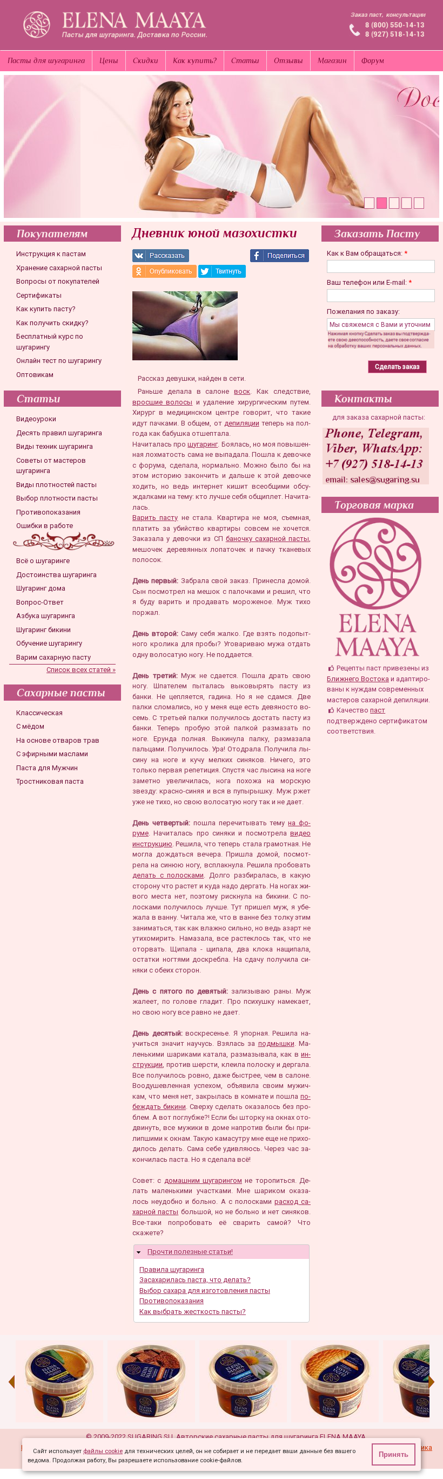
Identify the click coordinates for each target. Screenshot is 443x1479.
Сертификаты (39, 295)
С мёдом (30, 726)
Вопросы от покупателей (57, 281)
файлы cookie (103, 1451)
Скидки (145, 60)
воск (242, 391)
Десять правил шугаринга (59, 433)
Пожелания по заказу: (363, 311)
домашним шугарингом (203, 1180)
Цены (108, 60)
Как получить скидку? (52, 323)
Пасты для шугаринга (46, 60)
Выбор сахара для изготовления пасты (204, 1290)
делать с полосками (168, 875)
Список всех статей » (81, 670)
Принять (393, 1454)
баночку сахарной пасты (267, 539)
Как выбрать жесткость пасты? (192, 1311)
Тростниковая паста (50, 781)
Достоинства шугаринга (56, 575)
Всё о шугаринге (43, 561)
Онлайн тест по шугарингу (59, 361)
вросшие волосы (162, 402)
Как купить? (195, 60)
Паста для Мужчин (47, 768)
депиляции (241, 423)
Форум (372, 60)
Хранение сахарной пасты (59, 268)
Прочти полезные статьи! (190, 1252)
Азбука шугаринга (45, 616)
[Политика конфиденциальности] (383, 346)
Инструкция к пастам (51, 254)
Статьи (245, 60)
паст (377, 710)
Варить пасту (155, 517)
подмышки (276, 1043)
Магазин (332, 60)
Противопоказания (48, 512)
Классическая (39, 713)
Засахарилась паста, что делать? (195, 1280)
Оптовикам (34, 375)
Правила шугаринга (171, 1269)
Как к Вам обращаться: (367, 253)
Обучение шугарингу (49, 643)
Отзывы (288, 60)
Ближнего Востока (358, 679)
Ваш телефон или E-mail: (369, 282)
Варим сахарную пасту (53, 657)
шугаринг (202, 444)
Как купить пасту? (46, 309)
